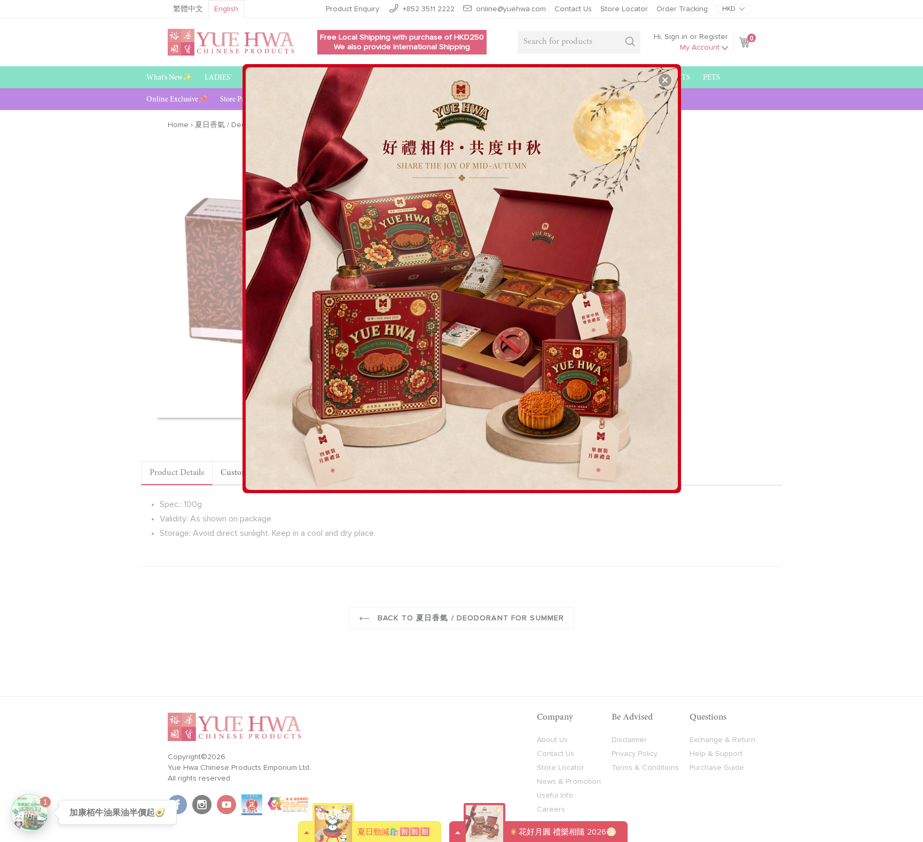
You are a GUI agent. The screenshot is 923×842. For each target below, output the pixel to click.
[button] (665, 80)
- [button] (463, 274)
